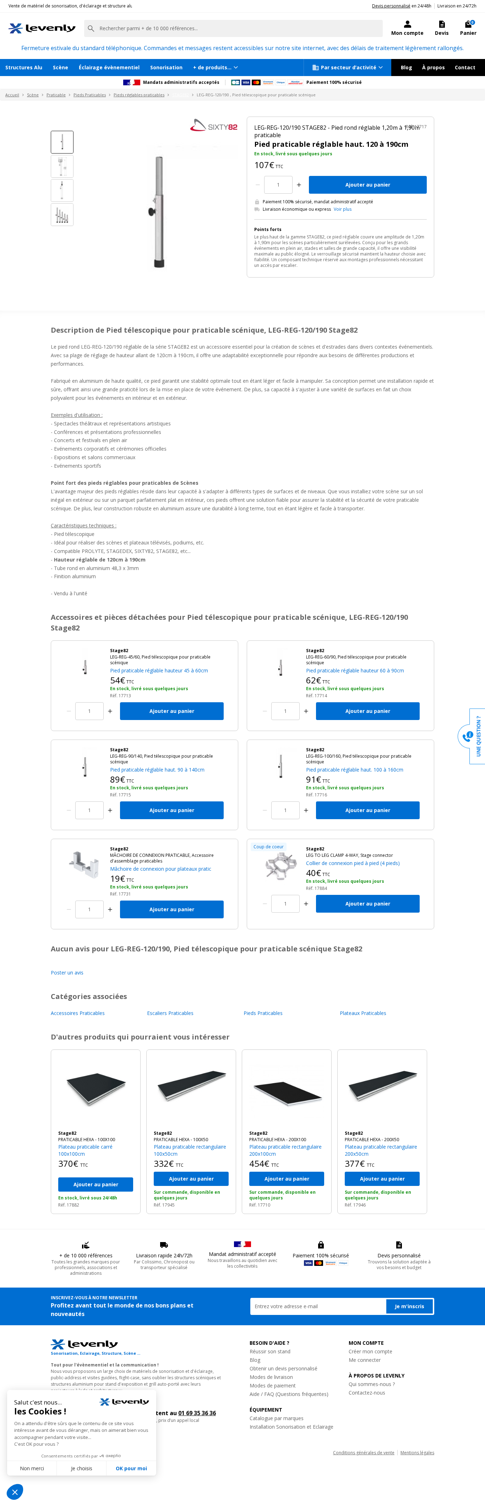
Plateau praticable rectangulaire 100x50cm (190, 1150)
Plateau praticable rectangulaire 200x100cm (285, 1150)
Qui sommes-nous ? (372, 1384)
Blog (406, 67)
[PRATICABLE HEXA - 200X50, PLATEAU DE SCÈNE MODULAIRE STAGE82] (382, 1090)
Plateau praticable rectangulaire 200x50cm (381, 1150)
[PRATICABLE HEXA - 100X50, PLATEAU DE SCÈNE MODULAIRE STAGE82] (191, 1090)
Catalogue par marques (277, 1418)
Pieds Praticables (89, 94)
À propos (433, 67)
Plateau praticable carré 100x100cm (85, 1150)
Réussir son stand (270, 1351)
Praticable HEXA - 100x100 (86, 1140)
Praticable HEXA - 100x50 (181, 1140)
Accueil (12, 94)
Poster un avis (67, 972)
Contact (465, 67)
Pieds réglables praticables (139, 94)
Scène (60, 67)
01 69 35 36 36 (197, 1413)
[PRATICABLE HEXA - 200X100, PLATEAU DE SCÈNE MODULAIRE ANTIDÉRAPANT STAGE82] (286, 1090)
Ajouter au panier (367, 184)
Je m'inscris (409, 1306)
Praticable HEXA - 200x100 (277, 1140)
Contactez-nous (367, 1392)
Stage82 (67, 1133)
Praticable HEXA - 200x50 (372, 1140)
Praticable (56, 94)
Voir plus (343, 209)
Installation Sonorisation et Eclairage (291, 1426)
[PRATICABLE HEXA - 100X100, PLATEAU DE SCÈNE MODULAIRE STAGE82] (95, 1090)
